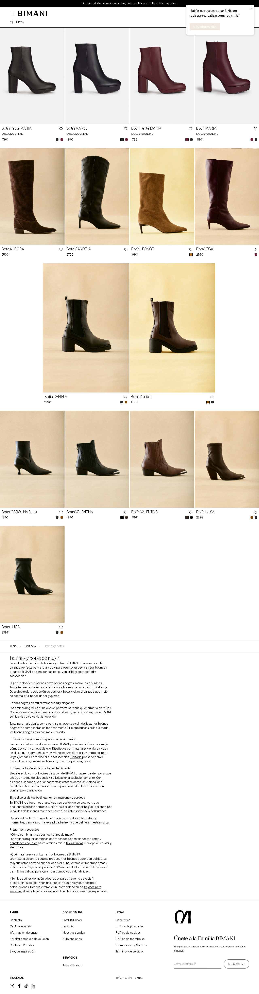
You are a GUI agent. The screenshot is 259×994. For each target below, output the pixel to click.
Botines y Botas (54, 646)
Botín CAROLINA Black (19, 512)
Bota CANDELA (79, 249)
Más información (205, 27)
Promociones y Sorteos (131, 945)
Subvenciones (72, 939)
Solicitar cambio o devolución (29, 939)
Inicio (13, 646)
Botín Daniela (141, 397)
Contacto (16, 920)
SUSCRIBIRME (236, 964)
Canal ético (123, 920)
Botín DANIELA (56, 397)
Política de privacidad (130, 926)
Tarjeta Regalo (72, 965)
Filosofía (68, 926)
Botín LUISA (205, 512)
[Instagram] (12, 988)
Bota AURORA (13, 249)
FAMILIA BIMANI (73, 920)
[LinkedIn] (34, 988)
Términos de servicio (129, 951)
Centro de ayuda (21, 926)
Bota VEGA (204, 249)
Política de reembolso (130, 939)
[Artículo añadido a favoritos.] (61, 128)
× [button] (251, 8)
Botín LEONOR (142, 249)
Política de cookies (128, 932)
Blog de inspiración (22, 951)
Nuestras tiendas (74, 932)
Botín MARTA (77, 128)
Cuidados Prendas (22, 945)
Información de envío (24, 932)
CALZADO (30, 646)
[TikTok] (26, 987)
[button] (13, 14)
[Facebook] (19, 987)
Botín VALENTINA (80, 512)
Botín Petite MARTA (17, 128)
